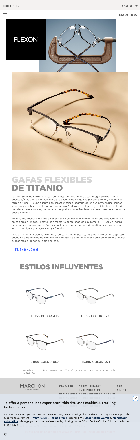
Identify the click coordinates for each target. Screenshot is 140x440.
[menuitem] (103, 7)
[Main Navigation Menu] (5, 14)
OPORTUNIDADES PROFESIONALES (90, 388)
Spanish (127, 6)
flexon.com (27, 249)
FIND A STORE (12, 6)
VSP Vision (121, 388)
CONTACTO (66, 386)
